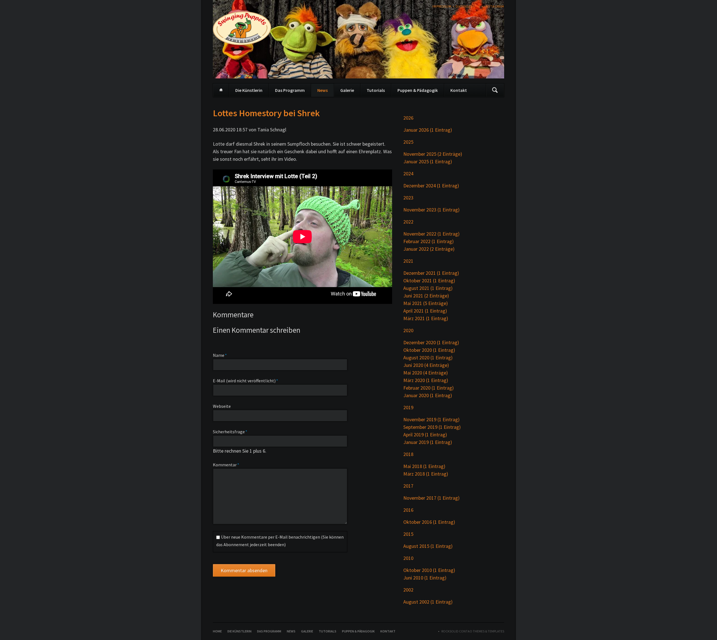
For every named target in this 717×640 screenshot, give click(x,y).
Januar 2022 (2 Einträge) (429, 249)
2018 (408, 454)
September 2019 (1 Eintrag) (432, 427)
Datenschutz (468, 6)
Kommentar (226, 464)
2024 (408, 173)
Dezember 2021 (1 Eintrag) (431, 273)
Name (223, 355)
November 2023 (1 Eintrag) (431, 209)
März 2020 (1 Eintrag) (425, 380)
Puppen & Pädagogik (417, 90)
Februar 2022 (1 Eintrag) (428, 241)
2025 (408, 142)
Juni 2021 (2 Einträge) (426, 295)
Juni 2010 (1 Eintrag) (424, 577)
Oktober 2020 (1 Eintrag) (429, 350)
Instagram (494, 6)
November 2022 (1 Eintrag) (431, 234)
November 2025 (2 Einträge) (432, 154)
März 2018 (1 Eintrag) (425, 474)
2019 (408, 407)
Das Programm (290, 90)
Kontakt (458, 90)
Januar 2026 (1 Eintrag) (427, 130)
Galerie (347, 90)
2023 (408, 197)
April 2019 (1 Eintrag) (425, 434)
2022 (408, 221)
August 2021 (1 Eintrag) (428, 288)
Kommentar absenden (244, 570)
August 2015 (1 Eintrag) (428, 546)
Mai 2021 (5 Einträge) (425, 303)
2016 (408, 510)
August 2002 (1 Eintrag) (428, 602)
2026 (408, 118)
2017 (408, 486)
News (322, 90)
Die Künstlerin (248, 90)
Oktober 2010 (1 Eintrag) (429, 570)
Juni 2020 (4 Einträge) (426, 365)
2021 (408, 261)
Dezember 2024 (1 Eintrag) (431, 185)
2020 (408, 330)
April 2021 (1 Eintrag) (425, 311)
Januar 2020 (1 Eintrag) (427, 395)
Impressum (441, 6)
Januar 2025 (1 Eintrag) (427, 161)
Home (221, 90)
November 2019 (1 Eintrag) (431, 419)
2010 (408, 558)
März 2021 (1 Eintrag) (425, 318)
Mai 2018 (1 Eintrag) (424, 466)
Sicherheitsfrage (230, 431)
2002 (408, 590)
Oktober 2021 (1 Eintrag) (429, 280)
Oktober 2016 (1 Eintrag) (429, 522)
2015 (408, 534)
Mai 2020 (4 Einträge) (425, 372)
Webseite (222, 406)
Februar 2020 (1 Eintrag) (428, 388)
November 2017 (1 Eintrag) (431, 498)
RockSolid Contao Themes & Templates (472, 631)
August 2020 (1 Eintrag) (428, 357)
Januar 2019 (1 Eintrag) (427, 442)
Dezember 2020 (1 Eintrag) (431, 342)
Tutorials (376, 90)
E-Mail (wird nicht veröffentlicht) (245, 380)
